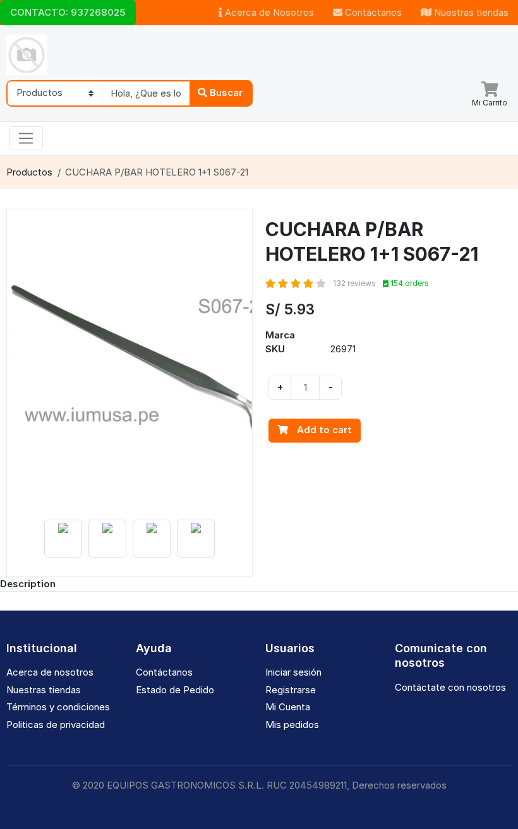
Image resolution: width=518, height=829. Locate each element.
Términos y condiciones (58, 707)
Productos (29, 172)
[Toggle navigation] (26, 138)
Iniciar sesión (293, 672)
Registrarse (290, 690)
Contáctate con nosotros (450, 687)
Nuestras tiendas (470, 12)
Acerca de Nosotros (268, 12)
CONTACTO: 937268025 (68, 12)
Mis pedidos (292, 725)
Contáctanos (372, 12)
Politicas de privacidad (55, 725)
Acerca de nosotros (49, 672)
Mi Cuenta (287, 707)
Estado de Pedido (175, 690)
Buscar (225, 92)
